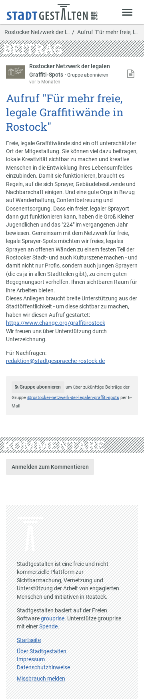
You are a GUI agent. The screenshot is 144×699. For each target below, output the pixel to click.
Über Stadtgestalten (41, 651)
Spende (48, 626)
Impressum (31, 659)
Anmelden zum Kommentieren (50, 467)
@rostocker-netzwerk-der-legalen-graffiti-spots (73, 397)
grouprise (52, 618)
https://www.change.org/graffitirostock (55, 323)
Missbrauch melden (41, 678)
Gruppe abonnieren (87, 75)
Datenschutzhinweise (43, 667)
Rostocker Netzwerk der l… (37, 32)
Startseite (29, 640)
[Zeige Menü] (127, 11)
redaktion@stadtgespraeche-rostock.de (55, 361)
